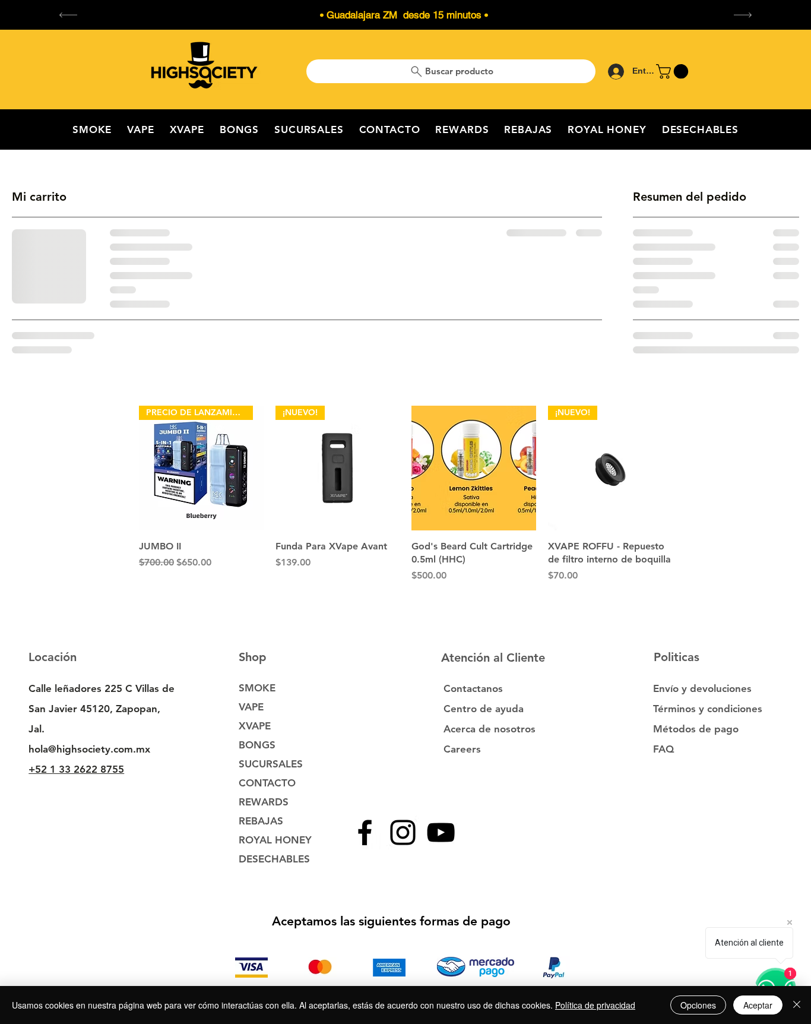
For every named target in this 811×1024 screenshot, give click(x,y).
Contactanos (473, 688)
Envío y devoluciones (702, 688)
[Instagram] (403, 832)
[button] (674, 71)
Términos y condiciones (707, 709)
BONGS (257, 745)
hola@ (42, 749)
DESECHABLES (274, 859)
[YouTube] (441, 832)
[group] (405, 501)
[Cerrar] (797, 1004)
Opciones (698, 1005)
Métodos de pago (697, 729)
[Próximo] (743, 15)
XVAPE (255, 726)
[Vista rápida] (473, 468)
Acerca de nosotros (489, 729)
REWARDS (264, 802)
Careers (462, 749)
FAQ (663, 749)
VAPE (251, 707)
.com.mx (130, 749)
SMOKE (257, 688)
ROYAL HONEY (275, 840)
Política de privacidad (595, 1005)
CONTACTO (267, 783)
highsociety (83, 749)
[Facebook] (365, 832)
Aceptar (757, 1005)
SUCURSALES (271, 764)
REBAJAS (261, 821)
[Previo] (68, 15)
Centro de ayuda (483, 709)
